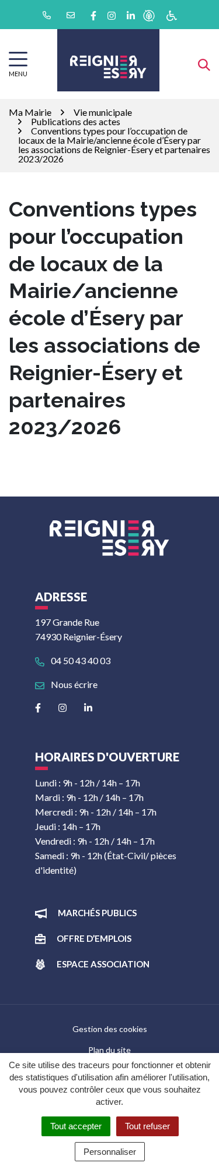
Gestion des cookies (109, 1029)
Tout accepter (76, 1126)
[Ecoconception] (149, 14)
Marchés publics (97, 912)
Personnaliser (110, 1152)
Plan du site (109, 1050)
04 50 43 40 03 (79, 660)
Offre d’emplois (94, 938)
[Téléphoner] (46, 14)
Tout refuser (147, 1126)
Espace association (103, 964)
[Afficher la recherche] (204, 63)
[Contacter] (70, 14)
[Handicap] (171, 14)
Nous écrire (73, 684)
